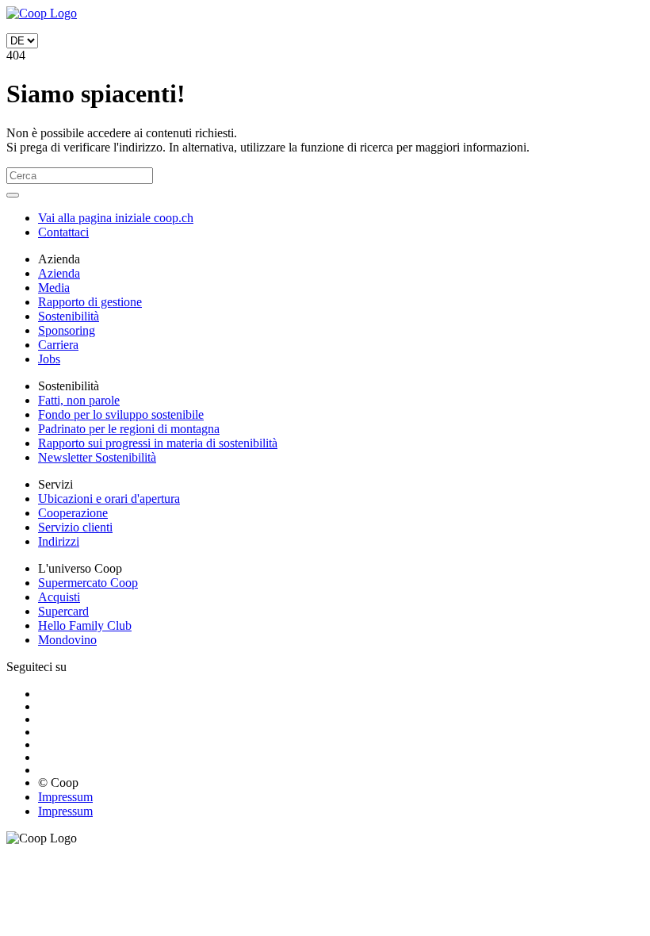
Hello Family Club (85, 625)
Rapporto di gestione (90, 302)
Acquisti (59, 597)
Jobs (49, 359)
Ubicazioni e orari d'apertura (109, 498)
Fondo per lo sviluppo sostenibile (121, 414)
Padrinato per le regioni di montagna (129, 428)
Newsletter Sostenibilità (97, 457)
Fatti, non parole (79, 400)
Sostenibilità (68, 316)
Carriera (58, 344)
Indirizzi (58, 541)
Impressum (65, 797)
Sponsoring (66, 330)
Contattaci (63, 232)
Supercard (63, 611)
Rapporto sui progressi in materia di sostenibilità (157, 443)
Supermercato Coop (88, 582)
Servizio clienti (75, 527)
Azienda (59, 273)
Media (54, 287)
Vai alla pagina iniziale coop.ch (115, 217)
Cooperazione (73, 513)
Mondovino (67, 639)
